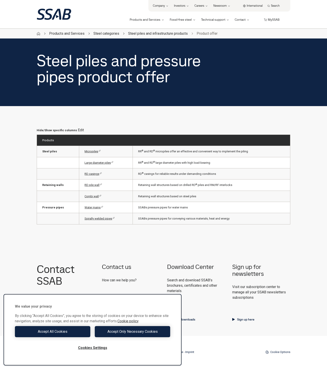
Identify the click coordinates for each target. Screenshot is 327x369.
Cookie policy (128, 321)
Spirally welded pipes (98, 218)
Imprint (189, 352)
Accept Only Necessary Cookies (132, 331)
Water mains (93, 207)
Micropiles (91, 151)
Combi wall (92, 196)
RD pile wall (92, 185)
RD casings (92, 173)
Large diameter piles (98, 162)
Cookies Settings (92, 348)
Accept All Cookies (52, 331)
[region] (93, 329)
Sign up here (245, 319)
